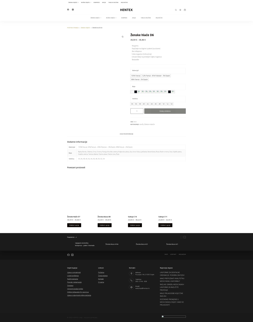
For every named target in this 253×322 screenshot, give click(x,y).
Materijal (135, 70)
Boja (133, 86)
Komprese (97, 2)
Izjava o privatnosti (74, 272)
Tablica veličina (113, 2)
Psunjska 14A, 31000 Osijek (144, 274)
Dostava (70, 285)
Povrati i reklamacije (74, 282)
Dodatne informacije (126, 134)
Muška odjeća (85, 2)
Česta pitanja (103, 275)
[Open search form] (176, 10)
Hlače (142, 124)
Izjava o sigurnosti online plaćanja (79, 295)
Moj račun (124, 2)
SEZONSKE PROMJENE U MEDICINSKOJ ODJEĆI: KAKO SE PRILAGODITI (172, 302)
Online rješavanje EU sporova (78, 292)
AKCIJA (104, 2)
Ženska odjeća (72, 2)
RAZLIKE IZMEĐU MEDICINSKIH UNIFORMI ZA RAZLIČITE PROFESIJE (172, 287)
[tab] (126, 133)
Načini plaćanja (72, 279)
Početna (101, 272)
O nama (101, 282)
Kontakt (173, 254)
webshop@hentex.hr (142, 288)
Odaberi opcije (74, 225)
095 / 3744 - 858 (141, 281)
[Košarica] (185, 10)
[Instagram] (73, 9)
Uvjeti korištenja (73, 275)
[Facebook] (68, 9)
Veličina (135, 99)
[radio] (135, 75)
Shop (166, 254)
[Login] (180, 10)
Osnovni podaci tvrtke (75, 289)
